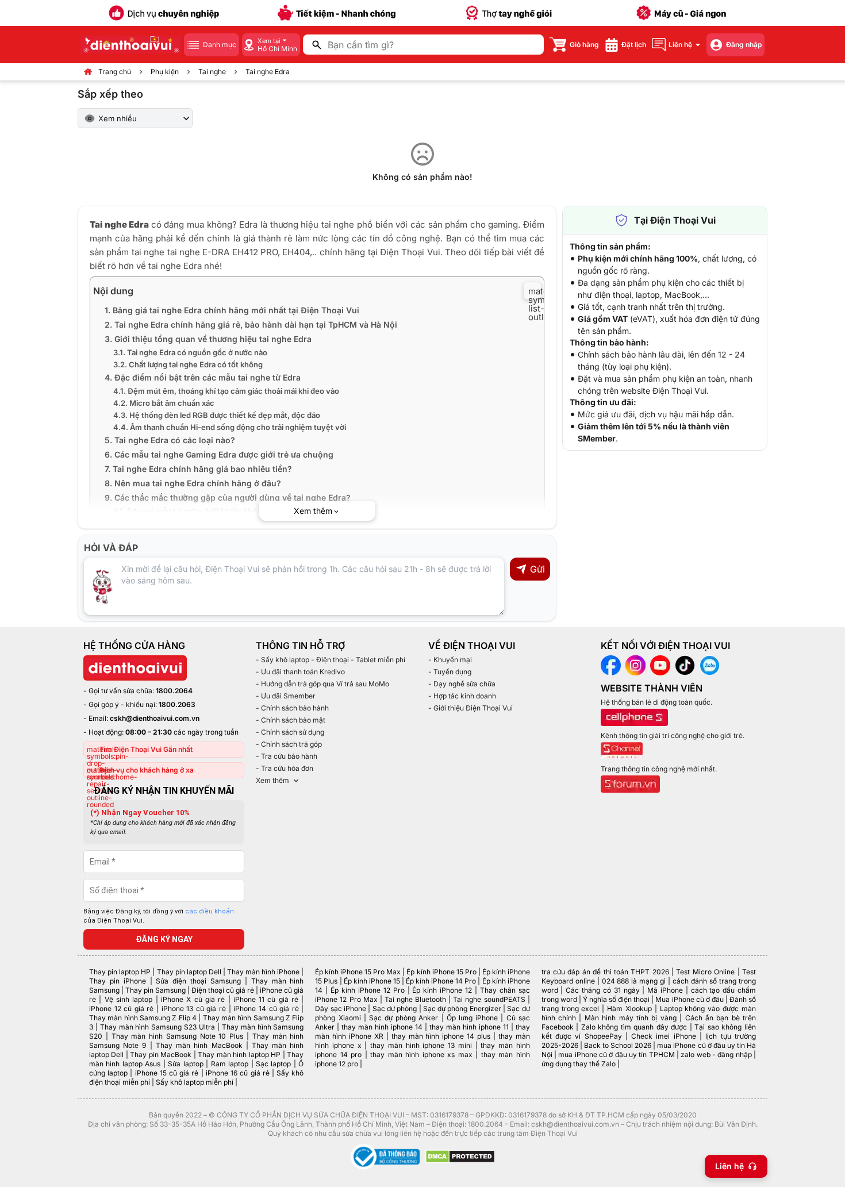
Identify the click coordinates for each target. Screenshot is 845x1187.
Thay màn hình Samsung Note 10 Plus (178, 1036)
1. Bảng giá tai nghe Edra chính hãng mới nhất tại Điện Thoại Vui (232, 310)
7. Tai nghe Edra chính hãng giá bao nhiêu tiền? (198, 469)
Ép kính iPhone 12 (442, 990)
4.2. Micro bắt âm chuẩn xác (163, 403)
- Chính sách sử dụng (290, 732)
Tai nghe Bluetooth (415, 999)
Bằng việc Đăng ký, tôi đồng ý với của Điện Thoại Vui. (158, 916)
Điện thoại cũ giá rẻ (222, 990)
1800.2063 (177, 704)
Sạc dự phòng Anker (404, 1017)
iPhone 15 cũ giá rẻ (167, 1073)
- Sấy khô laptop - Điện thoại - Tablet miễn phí (330, 659)
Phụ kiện (165, 71)
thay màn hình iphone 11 (469, 1027)
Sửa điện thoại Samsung (198, 981)
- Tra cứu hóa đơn (284, 768)
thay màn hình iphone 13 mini (421, 1045)
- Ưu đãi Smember (286, 696)
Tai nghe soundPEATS (489, 999)
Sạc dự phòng (394, 1008)
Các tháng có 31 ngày (602, 990)
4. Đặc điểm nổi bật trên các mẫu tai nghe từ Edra (203, 377)
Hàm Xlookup (629, 1008)
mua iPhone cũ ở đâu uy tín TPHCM (616, 1054)
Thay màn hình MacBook (199, 1045)
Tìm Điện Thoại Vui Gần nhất (146, 749)
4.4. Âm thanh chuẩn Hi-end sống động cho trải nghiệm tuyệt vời (229, 427)
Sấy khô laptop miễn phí (194, 1082)
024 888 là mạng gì (634, 981)
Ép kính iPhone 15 (372, 981)
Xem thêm (272, 780)
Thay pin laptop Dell (189, 971)
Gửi (537, 569)
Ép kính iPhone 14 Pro (441, 981)
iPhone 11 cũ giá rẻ (265, 999)
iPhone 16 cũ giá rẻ (238, 1073)
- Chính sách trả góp (289, 744)
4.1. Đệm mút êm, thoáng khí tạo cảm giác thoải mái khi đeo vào (226, 390)
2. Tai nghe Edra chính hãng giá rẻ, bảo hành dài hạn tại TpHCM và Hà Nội (251, 324)
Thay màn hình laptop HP (239, 1054)
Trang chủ (114, 71)
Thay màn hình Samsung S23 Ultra (157, 1027)
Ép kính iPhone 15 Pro (441, 971)
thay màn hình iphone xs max (421, 1054)
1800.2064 (174, 690)
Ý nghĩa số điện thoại (616, 999)
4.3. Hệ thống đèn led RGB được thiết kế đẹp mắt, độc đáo (216, 415)
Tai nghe (212, 71)
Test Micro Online (705, 971)
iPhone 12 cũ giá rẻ (121, 1008)
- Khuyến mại (450, 659)
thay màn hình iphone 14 (381, 1027)
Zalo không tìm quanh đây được (634, 1027)
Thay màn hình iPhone (263, 971)
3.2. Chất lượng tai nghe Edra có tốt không (188, 364)
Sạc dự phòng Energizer (462, 1008)
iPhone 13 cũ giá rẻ (194, 1008)
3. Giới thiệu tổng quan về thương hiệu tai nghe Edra (208, 339)
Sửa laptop (185, 1063)
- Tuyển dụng (449, 671)
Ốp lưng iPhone (472, 1017)
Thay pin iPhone (117, 981)
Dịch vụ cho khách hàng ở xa (146, 770)
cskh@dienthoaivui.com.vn (154, 718)
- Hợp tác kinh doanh (462, 696)
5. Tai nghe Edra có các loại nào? (170, 440)
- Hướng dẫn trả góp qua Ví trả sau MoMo (322, 683)
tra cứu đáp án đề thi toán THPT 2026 (605, 971)
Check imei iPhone (663, 1036)
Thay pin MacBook (160, 1054)
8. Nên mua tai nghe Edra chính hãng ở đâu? (193, 483)
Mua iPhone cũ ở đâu (689, 999)
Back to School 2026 (617, 1045)
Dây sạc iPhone (340, 1008)
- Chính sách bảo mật (290, 720)
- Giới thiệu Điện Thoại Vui (470, 708)
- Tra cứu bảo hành (286, 756)
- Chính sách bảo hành (292, 708)
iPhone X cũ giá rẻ (193, 999)
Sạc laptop (273, 1063)
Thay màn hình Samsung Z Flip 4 (143, 1017)
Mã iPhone (665, 990)
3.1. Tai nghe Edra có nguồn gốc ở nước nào (190, 352)
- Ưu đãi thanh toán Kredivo (300, 671)
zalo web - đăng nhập (716, 1054)
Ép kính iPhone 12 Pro (368, 990)
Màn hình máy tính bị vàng (631, 1017)
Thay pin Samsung (155, 990)
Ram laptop (229, 1063)
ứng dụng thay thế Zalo (578, 1063)
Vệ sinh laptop (129, 999)
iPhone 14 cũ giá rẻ (265, 1008)
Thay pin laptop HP (120, 971)
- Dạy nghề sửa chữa (462, 683)
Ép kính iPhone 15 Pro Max (358, 971)
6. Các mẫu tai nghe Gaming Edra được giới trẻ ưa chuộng (219, 454)
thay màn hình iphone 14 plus (440, 1036)
